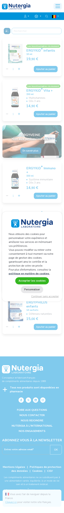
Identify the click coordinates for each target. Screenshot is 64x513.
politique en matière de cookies (29, 273)
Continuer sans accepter (45, 296)
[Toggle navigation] (57, 6)
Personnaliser (32, 289)
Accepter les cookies (32, 281)
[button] (26, 16)
